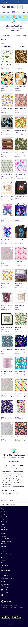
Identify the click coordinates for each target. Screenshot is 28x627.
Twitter (6, 589)
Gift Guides (4, 512)
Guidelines (4, 568)
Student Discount (6, 522)
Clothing (11, 12)
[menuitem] (3, 12)
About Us (3, 536)
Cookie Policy (4, 610)
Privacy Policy (13, 605)
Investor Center (5, 538)
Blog (2, 519)
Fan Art (3, 514)
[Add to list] (11, 51)
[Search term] (20, 6)
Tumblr (6, 592)
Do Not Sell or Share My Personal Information (12, 607)
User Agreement (5, 605)
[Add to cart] (25, 68)
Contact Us (4, 575)
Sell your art (4, 546)
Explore (3, 12)
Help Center (4, 565)
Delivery (3, 560)
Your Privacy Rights (6, 578)
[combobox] (20, 7)
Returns (3, 563)
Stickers (18, 12)
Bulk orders (4, 529)
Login (2, 524)
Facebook (6, 587)
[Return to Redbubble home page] (9, 7)
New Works (4, 517)
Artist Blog (4, 551)
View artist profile (14, 30)
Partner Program (6, 541)
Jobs (2, 548)
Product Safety (5, 570)
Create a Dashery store (7, 554)
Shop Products (7, 35)
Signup (3, 527)
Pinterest (6, 595)
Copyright (4, 573)
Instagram (6, 584)
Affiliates (3, 543)
